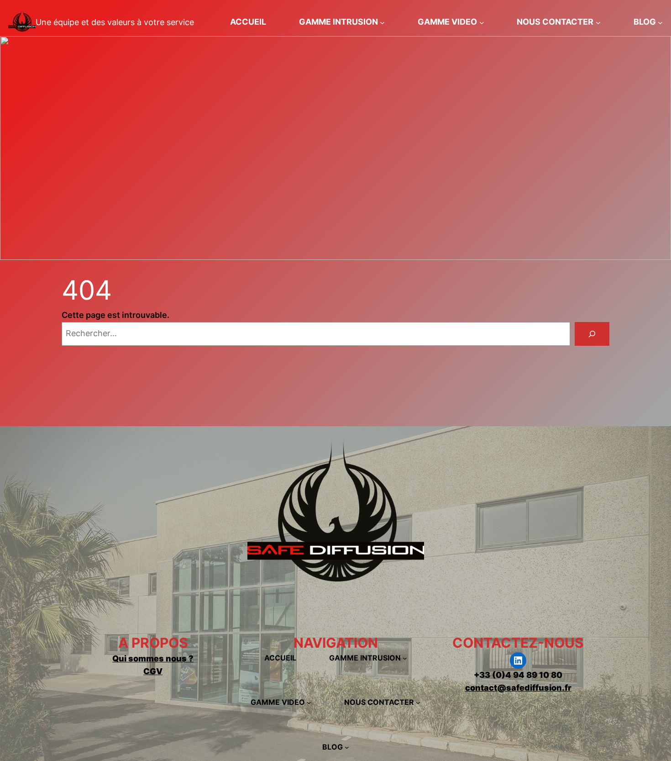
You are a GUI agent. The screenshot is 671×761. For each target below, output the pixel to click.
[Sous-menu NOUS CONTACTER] (598, 22)
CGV (153, 671)
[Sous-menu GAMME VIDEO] (481, 22)
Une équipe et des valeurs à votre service (115, 22)
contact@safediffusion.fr (518, 687)
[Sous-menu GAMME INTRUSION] (382, 22)
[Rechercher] (592, 334)
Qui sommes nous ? (153, 658)
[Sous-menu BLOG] (660, 22)
